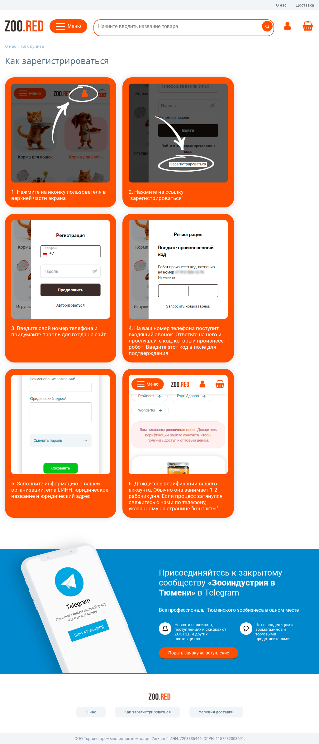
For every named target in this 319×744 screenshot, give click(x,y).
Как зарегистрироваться (147, 712)
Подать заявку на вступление (198, 652)
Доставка (305, 5)
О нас (281, 5)
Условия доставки (216, 712)
